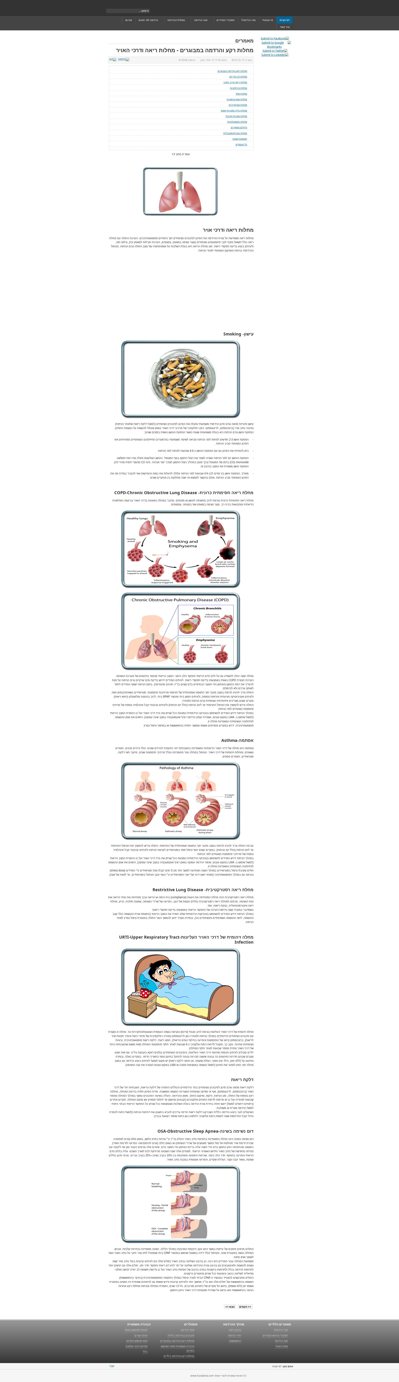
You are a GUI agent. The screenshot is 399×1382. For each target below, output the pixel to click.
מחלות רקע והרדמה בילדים (179, 1356)
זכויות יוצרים (141, 1335)
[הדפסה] (124, 59)
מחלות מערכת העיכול (236, 116)
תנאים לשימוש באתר (136, 1330)
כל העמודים (241, 144)
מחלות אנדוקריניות (238, 104)
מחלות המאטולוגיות (237, 121)
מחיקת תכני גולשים (137, 1346)
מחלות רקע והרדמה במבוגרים (232, 71)
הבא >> (230, 1307)
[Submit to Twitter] (274, 51)
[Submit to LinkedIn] (274, 55)
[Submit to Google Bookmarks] (274, 47)
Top (112, 1366)
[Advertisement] (219, 292)
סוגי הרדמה (281, 1341)
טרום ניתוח (235, 1330)
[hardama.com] (271, 8)
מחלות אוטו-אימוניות (237, 99)
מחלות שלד (241, 93)
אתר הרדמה (187, 1330)
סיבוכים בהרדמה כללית (181, 1335)
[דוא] (113, 59)
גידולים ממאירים (239, 127)
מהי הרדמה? (281, 1330)
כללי (145, 1352)
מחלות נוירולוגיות (238, 88)
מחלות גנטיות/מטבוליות (235, 133)
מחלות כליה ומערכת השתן (234, 110)
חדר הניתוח (234, 1335)
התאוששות (235, 1341)
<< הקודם (245, 1307)
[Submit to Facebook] (275, 38)
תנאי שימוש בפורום (137, 1341)
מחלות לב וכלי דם (238, 76)
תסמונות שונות (240, 138)
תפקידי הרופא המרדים (275, 1335)
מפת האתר (281, 1346)
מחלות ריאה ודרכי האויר (235, 82)
